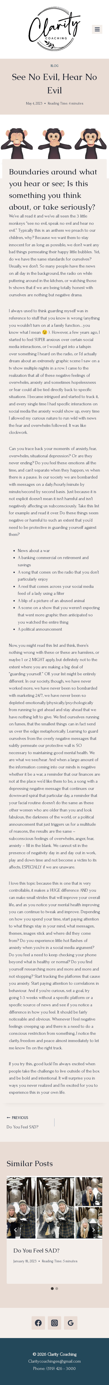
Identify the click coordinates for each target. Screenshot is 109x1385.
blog (54, 66)
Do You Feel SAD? (22, 1123)
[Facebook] (38, 1323)
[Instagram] (54, 1323)
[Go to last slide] (15, 1230)
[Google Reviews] (70, 1323)
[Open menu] (97, 29)
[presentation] (54, 1208)
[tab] (52, 1288)
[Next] (93, 1230)
